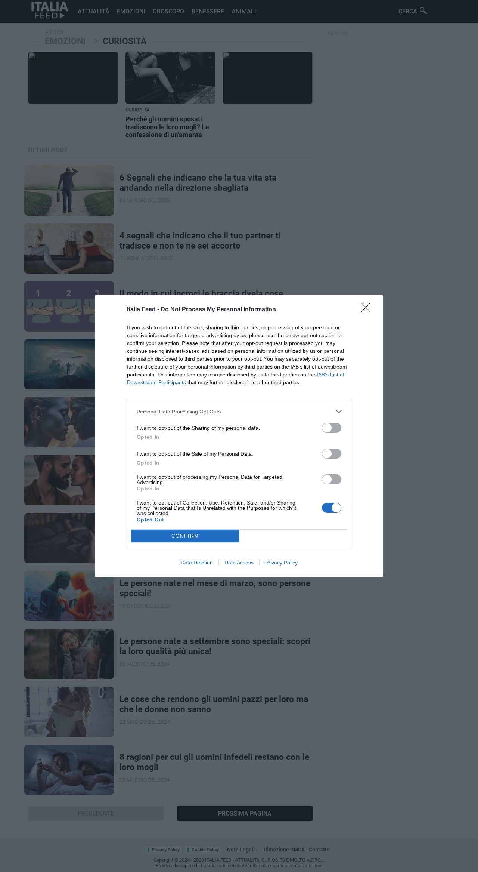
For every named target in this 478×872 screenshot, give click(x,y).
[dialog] (239, 436)
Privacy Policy (281, 563)
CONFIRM (185, 536)
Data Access (239, 563)
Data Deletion (197, 563)
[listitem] (239, 411)
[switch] (331, 428)
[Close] (368, 310)
